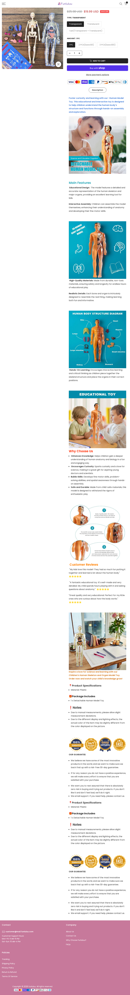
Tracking (6, 959)
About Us (70, 931)
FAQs (68, 944)
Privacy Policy (8, 967)
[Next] (59, 38)
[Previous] (6, 38)
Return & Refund (9, 972)
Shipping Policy (8, 963)
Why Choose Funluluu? (76, 940)
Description (97, 90)
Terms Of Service (9, 976)
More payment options (97, 74)
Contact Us (71, 936)
